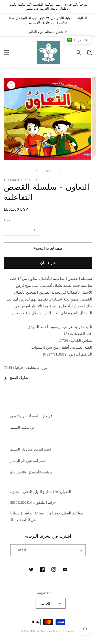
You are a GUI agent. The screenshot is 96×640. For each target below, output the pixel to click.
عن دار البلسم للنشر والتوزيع (31, 416)
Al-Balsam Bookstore (41, 631)
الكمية (8, 220)
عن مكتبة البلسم (22, 427)
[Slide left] (36, 170)
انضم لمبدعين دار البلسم (28, 460)
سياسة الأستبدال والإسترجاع (31, 472)
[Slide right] (59, 170)
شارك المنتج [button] (19, 377)
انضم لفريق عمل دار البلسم (30, 449)
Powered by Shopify (64, 631)
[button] (6, 52)
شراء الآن (48, 262)
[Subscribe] (80, 550)
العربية (45, 603)
